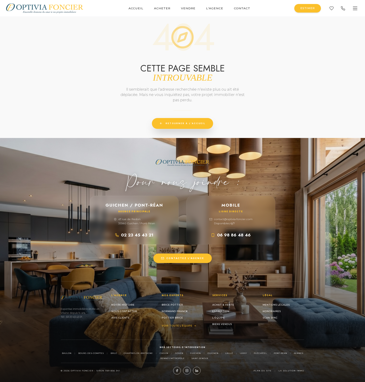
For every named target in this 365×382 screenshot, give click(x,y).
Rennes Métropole (172, 358)
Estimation (220, 311)
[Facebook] (177, 370)
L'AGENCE (214, 8)
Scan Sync (270, 317)
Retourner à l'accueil (186, 123)
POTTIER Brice (172, 317)
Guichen (195, 353)
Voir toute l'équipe (177, 325)
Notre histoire (123, 304)
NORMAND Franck (175, 311)
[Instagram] (187, 370)
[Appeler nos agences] (343, 8)
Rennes (298, 353)
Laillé (229, 353)
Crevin (164, 353)
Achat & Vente (223, 304)
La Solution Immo (291, 370)
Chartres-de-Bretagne (138, 353)
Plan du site (263, 370)
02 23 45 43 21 (137, 235)
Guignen (213, 353)
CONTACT (242, 8)
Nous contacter (124, 311)
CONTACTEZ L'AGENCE (185, 258)
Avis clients (120, 317)
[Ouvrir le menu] (355, 8)
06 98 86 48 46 (234, 235)
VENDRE (188, 8)
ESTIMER (307, 8)
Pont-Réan (280, 353)
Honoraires (272, 311)
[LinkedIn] (197, 370)
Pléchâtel (260, 353)
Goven (179, 353)
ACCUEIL (136, 8)
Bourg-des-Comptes (91, 353)
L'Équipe (218, 317)
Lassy (243, 353)
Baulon (66, 353)
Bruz (114, 353)
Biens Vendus (222, 324)
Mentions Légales (276, 304)
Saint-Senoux (199, 358)
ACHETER (162, 8)
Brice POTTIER (172, 304)
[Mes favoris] (331, 8)
